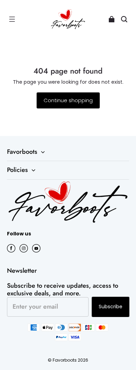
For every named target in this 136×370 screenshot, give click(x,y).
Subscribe (110, 306)
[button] (12, 19)
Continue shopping (68, 100)
